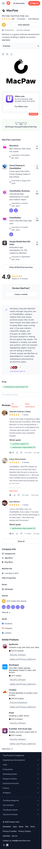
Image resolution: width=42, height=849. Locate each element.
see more (6, 40)
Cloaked (12, 690)
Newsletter (7, 827)
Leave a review (21, 294)
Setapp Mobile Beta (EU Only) (19, 242)
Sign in (35, 3)
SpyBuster (13, 644)
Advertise (6, 836)
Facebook (8, 624)
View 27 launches (9, 578)
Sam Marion (14, 501)
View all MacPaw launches (21, 267)
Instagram (8, 628)
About (21, 827)
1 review (25, 415)
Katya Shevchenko (17, 459)
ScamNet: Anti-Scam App (20, 729)
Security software (23, 30)
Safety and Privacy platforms (23, 659)
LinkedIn (8, 633)
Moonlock (13, 145)
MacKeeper (14, 665)
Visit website (23, 25)
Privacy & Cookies (10, 831)
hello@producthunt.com (21, 841)
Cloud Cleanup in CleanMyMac (17, 166)
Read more (13, 491)
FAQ (26, 827)
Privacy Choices (24, 831)
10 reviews (21, 19)
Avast (11, 712)
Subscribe (20, 3)
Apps (15, 827)
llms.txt (14, 836)
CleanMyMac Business (19, 191)
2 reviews (25, 462)
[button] (17, 453)
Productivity (9, 30)
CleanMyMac (15, 217)
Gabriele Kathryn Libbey (20, 411)
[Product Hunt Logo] (8, 3)
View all (21, 541)
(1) (13, 453)
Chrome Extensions (18, 702)
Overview (6, 46)
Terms (32, 827)
